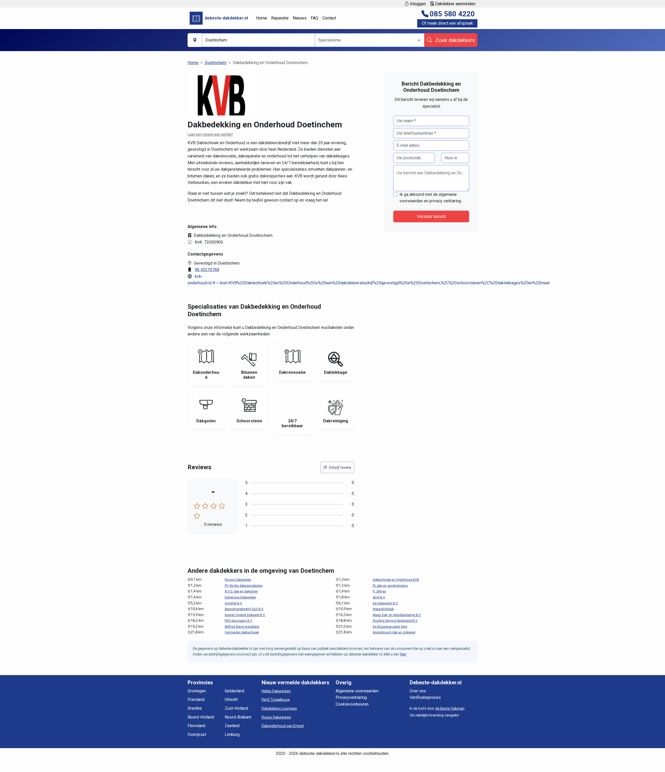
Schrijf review (339, 467)
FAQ (314, 18)
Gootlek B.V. (234, 603)
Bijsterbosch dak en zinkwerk (394, 632)
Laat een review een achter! (210, 134)
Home (261, 18)
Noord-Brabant (238, 717)
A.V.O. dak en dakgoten (241, 591)
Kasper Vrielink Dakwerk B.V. (245, 615)
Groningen (197, 690)
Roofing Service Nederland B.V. (395, 621)
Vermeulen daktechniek (242, 632)
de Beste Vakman (449, 708)
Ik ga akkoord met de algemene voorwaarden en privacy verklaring (430, 198)
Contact (329, 18)
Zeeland (232, 725)
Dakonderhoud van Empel (283, 726)
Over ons (418, 690)
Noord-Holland (201, 717)
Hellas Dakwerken (276, 691)
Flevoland (196, 725)
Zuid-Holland (236, 708)
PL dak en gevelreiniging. (390, 586)
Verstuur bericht (431, 216)
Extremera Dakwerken (240, 597)
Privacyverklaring (351, 697)
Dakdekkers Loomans (279, 708)
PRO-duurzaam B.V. (239, 621)
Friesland (196, 699)
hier (403, 654)
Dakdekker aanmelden (454, 3)
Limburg (232, 734)
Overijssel (197, 734)
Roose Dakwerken (238, 580)
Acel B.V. (379, 597)
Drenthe (195, 708)
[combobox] (366, 40)
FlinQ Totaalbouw (276, 700)
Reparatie (280, 18)
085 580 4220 (452, 14)
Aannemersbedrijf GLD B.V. (244, 609)
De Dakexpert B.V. (385, 603)
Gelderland (234, 690)
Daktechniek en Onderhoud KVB (396, 580)
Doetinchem (216, 62)
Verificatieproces (425, 697)
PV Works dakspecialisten (244, 586)
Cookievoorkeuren (352, 704)
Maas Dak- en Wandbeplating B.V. (397, 615)
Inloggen (417, 3)
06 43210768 (207, 269)
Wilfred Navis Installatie (242, 627)
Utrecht (231, 699)
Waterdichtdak (383, 609)
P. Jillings (379, 591)
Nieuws (300, 18)
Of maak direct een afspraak (447, 23)
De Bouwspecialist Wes (390, 627)
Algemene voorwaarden (357, 690)
